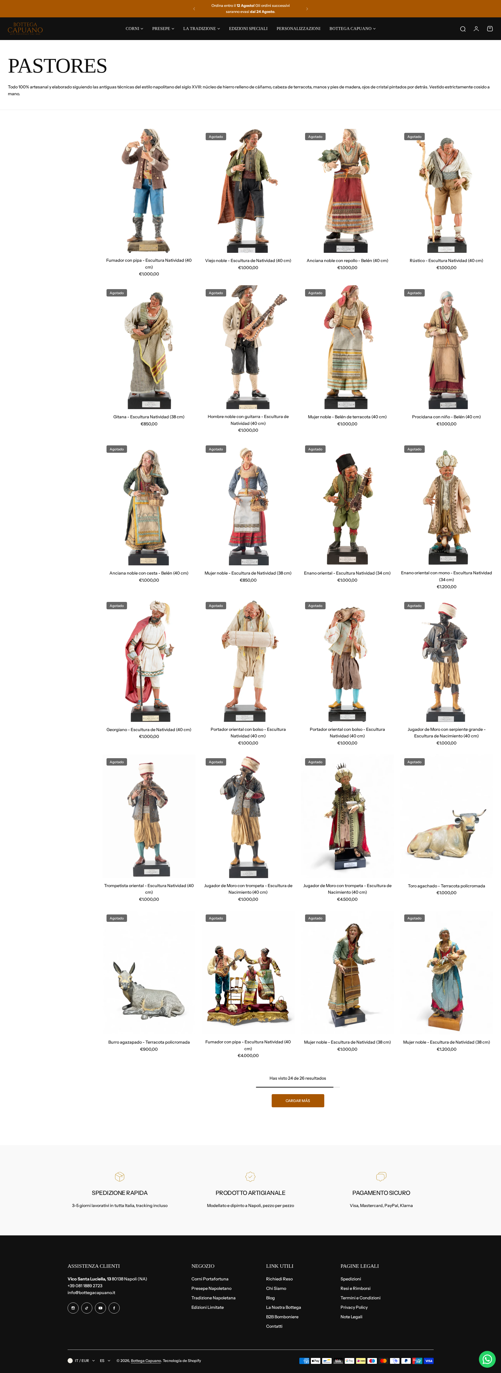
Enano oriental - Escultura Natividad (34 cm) (347, 573)
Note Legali (351, 1316)
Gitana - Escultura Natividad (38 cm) (149, 416)
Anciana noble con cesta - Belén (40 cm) (149, 573)
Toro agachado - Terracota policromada (446, 885)
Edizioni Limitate (207, 1307)
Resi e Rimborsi (356, 1288)
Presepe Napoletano (211, 1288)
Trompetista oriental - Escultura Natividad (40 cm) (149, 889)
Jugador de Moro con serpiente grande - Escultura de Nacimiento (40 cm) (447, 733)
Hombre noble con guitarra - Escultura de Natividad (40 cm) (248, 420)
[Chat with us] (487, 1359)
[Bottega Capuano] (25, 29)
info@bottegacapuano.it (91, 1292)
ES (102, 1360)
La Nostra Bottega (283, 1307)
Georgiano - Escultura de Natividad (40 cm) (149, 729)
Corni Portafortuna (210, 1278)
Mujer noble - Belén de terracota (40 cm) (347, 416)
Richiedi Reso (279, 1278)
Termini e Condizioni (361, 1297)
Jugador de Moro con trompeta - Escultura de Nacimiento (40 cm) (248, 889)
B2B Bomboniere (282, 1316)
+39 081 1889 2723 (85, 1285)
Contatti (274, 1326)
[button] (194, 9)
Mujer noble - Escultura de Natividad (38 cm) (248, 573)
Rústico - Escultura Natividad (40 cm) (446, 260)
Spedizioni (351, 1278)
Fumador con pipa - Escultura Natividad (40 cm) (149, 264)
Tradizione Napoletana (213, 1297)
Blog (270, 1297)
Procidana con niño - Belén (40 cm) (446, 416)
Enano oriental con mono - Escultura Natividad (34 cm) (446, 576)
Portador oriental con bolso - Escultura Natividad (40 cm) (248, 733)
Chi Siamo (276, 1288)
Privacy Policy (354, 1307)
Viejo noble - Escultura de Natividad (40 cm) (248, 260)
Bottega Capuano (146, 1360)
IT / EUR (82, 1360)
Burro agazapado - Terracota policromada (149, 1042)
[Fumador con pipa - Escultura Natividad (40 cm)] (149, 191)
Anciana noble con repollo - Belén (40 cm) (347, 260)
